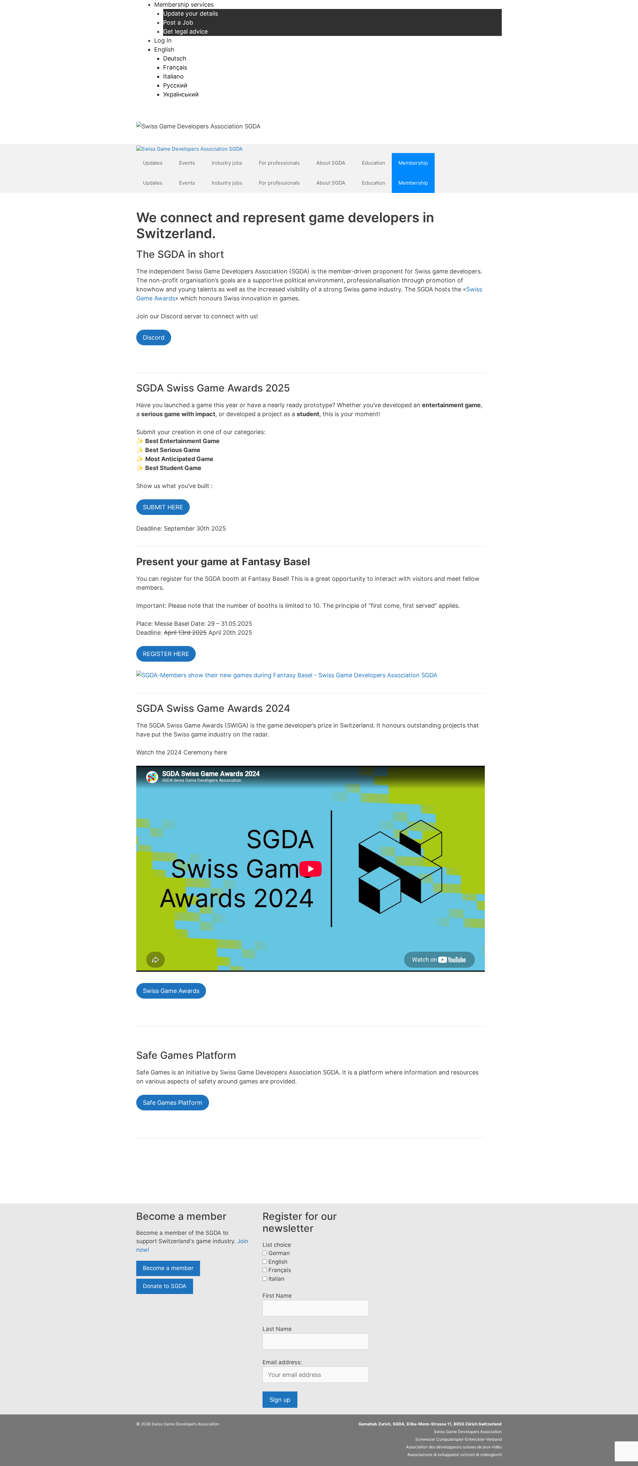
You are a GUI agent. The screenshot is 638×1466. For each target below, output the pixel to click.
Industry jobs (227, 163)
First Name (277, 1295)
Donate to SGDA (164, 1286)
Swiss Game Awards (171, 990)
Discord (153, 337)
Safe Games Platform (172, 1102)
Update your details (190, 13)
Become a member (168, 1268)
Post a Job (178, 22)
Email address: (282, 1362)
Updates (152, 163)
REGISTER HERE (166, 653)
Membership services (184, 4)
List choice (277, 1244)
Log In (163, 40)
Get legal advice (185, 31)
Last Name (277, 1329)
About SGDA (330, 163)
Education (373, 163)
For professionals (279, 163)
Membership (413, 163)
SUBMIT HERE (163, 507)
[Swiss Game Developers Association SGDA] (189, 149)
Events (187, 163)
